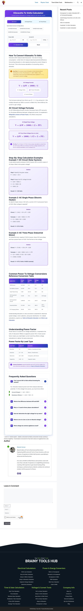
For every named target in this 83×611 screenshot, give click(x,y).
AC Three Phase (42, 21)
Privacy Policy (68, 596)
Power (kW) (11, 37)
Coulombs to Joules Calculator (68, 28)
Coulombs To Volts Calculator (68, 25)
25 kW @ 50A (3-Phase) (25, 32)
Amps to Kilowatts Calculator (38, 366)
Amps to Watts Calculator (26, 577)
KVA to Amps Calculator (41, 598)
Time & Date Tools (56, 2)
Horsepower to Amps (41, 603)
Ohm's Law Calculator (26, 572)
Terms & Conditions (69, 598)
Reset (38, 44)
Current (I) (31, 37)
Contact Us (69, 593)
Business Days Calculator (14, 596)
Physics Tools (45, 2)
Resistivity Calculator (26, 584)
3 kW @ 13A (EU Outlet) (37, 28)
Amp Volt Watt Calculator (26, 574)
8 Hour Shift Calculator (14, 601)
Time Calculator (14, 593)
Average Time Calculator (14, 603)
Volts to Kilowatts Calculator (31, 318)
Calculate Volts (19, 44)
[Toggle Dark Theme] (81, 2)
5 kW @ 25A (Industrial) (13, 32)
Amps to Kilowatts (41, 601)
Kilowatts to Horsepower (54, 574)
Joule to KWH (54, 584)
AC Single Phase (28, 21)
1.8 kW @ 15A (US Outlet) (25, 28)
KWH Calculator (54, 579)
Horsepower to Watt (54, 577)
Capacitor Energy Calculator (26, 582)
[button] (78, 2)
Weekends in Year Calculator (14, 598)
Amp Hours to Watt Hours (41, 596)
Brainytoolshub (50, 608)
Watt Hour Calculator (54, 582)
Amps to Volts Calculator (41, 593)
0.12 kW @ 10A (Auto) (12, 28)
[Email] (18, 473)
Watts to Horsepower (54, 572)
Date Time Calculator (14, 591)
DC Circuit (14, 21)
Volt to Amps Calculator (41, 591)
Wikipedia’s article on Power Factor (19, 114)
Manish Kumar (21, 447)
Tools (36, 2)
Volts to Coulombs (65, 22)
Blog (69, 603)
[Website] (20, 473)
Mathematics (69, 2)
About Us (69, 591)
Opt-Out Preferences (69, 601)
